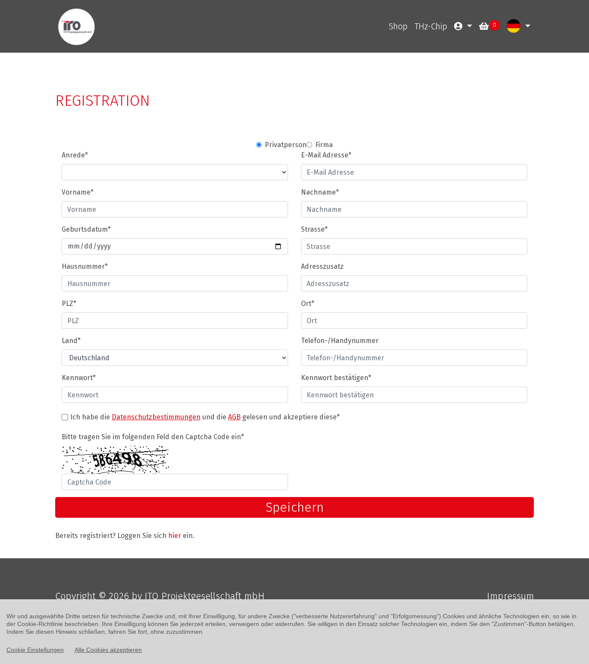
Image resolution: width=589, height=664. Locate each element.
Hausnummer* (85, 266)
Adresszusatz (322, 266)
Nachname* (320, 192)
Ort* (307, 303)
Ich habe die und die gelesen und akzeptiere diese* (205, 417)
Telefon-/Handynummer (340, 341)
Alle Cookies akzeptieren (108, 649)
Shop (397, 26)
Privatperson (286, 145)
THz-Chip (430, 26)
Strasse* (314, 229)
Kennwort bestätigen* (336, 378)
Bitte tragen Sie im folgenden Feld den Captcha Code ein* (153, 437)
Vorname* (78, 192)
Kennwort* (79, 378)
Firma (324, 145)
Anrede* (75, 155)
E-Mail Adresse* (326, 155)
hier (174, 536)
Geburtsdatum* (86, 229)
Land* (71, 341)
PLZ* (69, 303)
